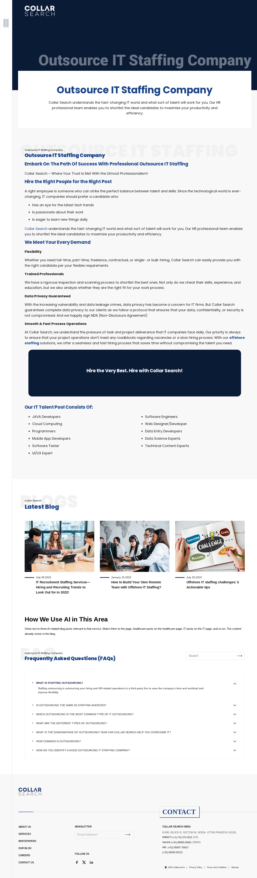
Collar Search (36, 228)
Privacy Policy (195, 867)
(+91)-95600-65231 (172, 852)
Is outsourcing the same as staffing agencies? (71, 705)
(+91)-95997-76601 (178, 847)
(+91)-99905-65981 (181, 842)
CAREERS (24, 855)
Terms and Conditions (217, 867)
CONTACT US (26, 862)
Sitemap (235, 867)
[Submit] (128, 834)
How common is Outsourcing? (58, 741)
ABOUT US (24, 826)
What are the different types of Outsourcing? (71, 723)
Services (24, 834)
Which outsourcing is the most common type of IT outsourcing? (85, 714)
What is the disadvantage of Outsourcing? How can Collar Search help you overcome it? (103, 732)
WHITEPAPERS (27, 841)
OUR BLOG (24, 848)
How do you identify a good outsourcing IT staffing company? (83, 750)
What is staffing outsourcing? (59, 682)
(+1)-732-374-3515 (182, 837)
